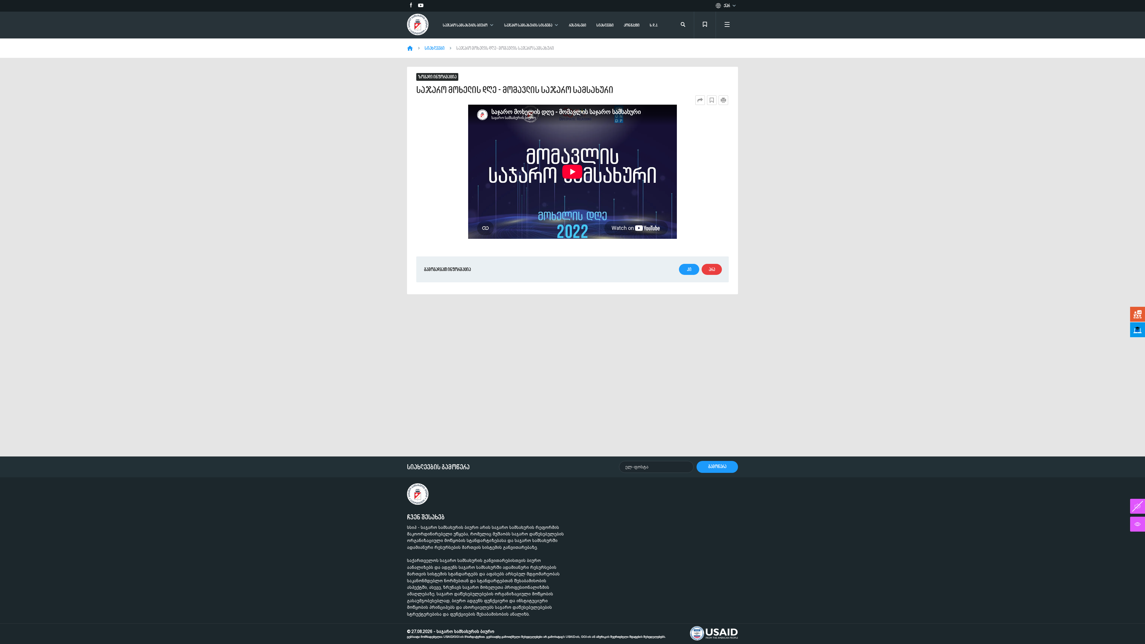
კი (689, 269)
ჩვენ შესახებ (426, 517)
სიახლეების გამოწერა (438, 467)
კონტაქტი (632, 25)
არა (712, 269)
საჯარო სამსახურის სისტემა (528, 25)
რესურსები (577, 25)
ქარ (727, 5)
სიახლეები (605, 25)
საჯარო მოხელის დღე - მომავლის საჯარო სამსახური (505, 48)
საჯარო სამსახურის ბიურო (465, 25)
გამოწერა (717, 466)
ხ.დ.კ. (654, 25)
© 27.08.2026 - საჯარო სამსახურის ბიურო (536, 634)
